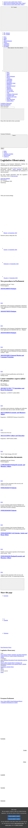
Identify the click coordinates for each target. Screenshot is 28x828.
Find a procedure (5, 106)
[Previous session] (12, 194)
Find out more (14, 176)
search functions (17, 169)
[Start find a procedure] (12, 114)
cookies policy (8, 825)
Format (2, 285)
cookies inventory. (19, 825)
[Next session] (12, 218)
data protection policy (19, 823)
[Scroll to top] (12, 584)
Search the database (5, 178)
